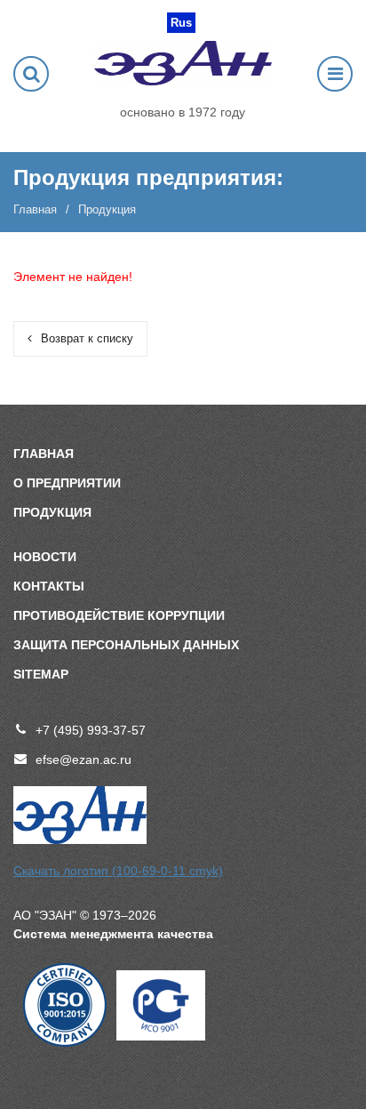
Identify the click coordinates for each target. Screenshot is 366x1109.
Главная (35, 209)
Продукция (52, 512)
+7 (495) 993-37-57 (91, 730)
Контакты (48, 586)
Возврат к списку (87, 338)
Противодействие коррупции (119, 615)
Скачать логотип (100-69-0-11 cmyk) (118, 871)
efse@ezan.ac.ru (83, 759)
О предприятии (67, 483)
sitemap (40, 674)
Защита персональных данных (126, 645)
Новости (44, 557)
